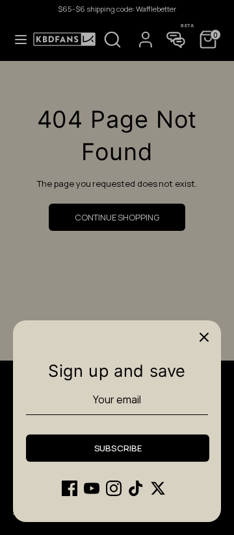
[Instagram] (114, 488)
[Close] (204, 337)
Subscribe (118, 448)
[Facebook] (69, 488)
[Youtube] (91, 488)
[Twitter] (158, 488)
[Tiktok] (136, 488)
